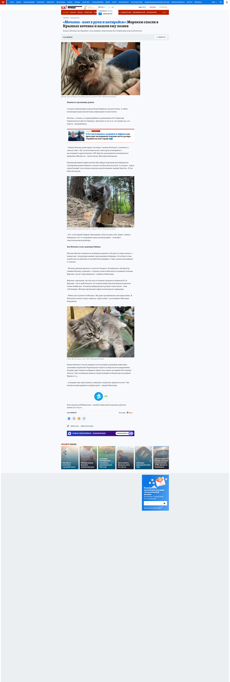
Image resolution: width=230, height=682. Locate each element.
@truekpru (77, 407)
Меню (3, 2)
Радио (143, 7)
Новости (73, 12)
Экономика (60, 2)
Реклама (153, 7)
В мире (69, 2)
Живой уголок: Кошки (87, 426)
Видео (18, 2)
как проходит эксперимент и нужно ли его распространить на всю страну (108, 136)
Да (100, 13)
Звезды (77, 2)
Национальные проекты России (157, 2)
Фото (12, 2)
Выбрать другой (107, 13)
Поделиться (162, 37)
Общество (50, 2)
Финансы (198, 2)
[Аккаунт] (227, 2)
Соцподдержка (97, 2)
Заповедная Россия (139, 12)
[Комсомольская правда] (71, 7)
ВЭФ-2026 (80, 12)
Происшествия (136, 2)
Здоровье (85, 2)
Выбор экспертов (178, 2)
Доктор (189, 2)
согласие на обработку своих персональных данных (153, 507)
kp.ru (131, 413)
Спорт (114, 2)
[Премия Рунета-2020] (88, 7)
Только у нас (88, 12)
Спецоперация (28, 2)
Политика (40, 2)
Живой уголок (75, 426)
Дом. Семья (66, 17)
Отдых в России (126, 12)
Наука (107, 2)
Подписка (163, 7)
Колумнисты (124, 2)
